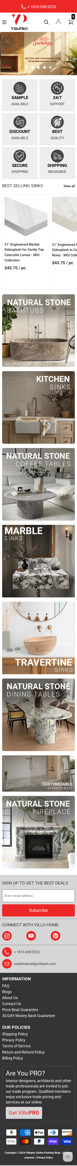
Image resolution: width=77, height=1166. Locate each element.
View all (69, 186)
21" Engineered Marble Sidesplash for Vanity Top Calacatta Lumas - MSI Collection (24, 252)
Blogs (7, 991)
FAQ (5, 986)
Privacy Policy (13, 1040)
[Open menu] (4, 22)
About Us (10, 997)
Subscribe (38, 910)
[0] (71, 22)
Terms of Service (16, 1046)
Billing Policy (12, 1058)
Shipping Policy (15, 1034)
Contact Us (11, 1003)
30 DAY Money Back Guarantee (28, 1015)
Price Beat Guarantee (20, 1009)
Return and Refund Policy (23, 1052)
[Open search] (46, 22)
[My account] (58, 21)
